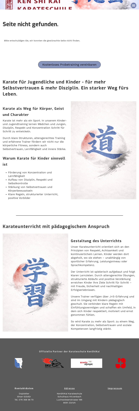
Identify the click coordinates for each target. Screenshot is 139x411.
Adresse (69, 388)
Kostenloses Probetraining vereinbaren (69, 64)
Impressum (115, 388)
